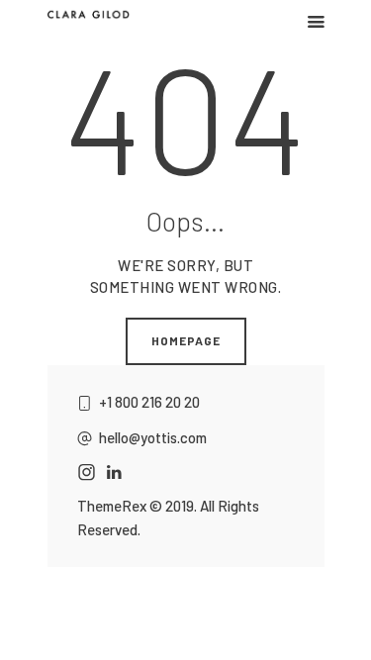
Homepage (186, 340)
